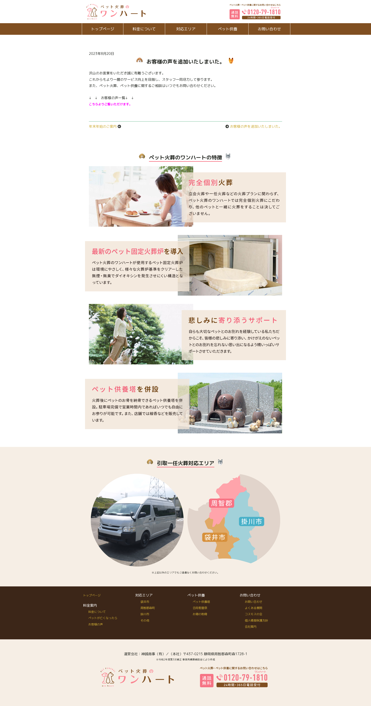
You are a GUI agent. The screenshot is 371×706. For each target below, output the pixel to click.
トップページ (102, 28)
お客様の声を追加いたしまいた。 (256, 126)
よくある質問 (253, 608)
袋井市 (144, 602)
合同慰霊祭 (200, 608)
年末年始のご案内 (103, 126)
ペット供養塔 (201, 602)
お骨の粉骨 (200, 614)
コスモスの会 (253, 614)
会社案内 (250, 627)
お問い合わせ (269, 28)
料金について (144, 28)
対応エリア (186, 28)
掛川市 (144, 614)
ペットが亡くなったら (102, 618)
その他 (144, 620)
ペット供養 (227, 28)
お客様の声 (95, 624)
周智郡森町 (147, 608)
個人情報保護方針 (256, 620)
